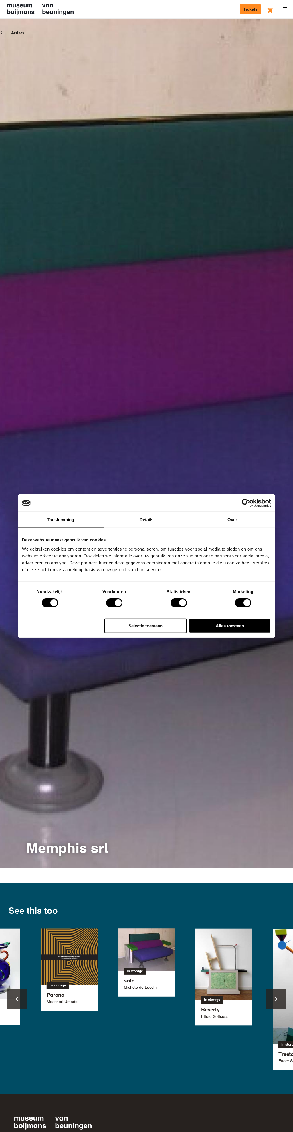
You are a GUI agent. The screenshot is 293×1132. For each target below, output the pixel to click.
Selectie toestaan (145, 625)
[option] (146, 962)
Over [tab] (232, 519)
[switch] (114, 602)
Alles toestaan (230, 625)
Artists (17, 33)
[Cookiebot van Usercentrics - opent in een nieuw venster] (246, 503)
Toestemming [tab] (60, 519)
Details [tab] (147, 519)
